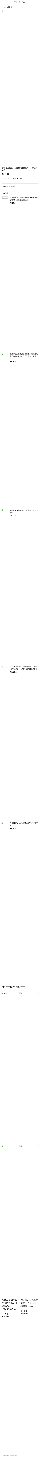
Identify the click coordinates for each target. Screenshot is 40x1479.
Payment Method (8, 1430)
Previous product (33, 7)
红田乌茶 (5, 1420)
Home (3, 7)
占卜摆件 (9, 7)
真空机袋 (5, 1412)
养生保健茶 (6, 1380)
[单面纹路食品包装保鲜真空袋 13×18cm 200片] (5, 585)
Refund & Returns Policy (10, 1442)
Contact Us (6, 1446)
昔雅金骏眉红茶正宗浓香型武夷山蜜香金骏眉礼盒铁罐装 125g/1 (24, 199)
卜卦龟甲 (5, 1384)
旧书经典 (5, 1404)
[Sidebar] (2, 1465)
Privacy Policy (7, 1438)
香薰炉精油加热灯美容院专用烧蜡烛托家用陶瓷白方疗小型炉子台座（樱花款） (24, 356)
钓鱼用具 (5, 1424)
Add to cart (18, 178)
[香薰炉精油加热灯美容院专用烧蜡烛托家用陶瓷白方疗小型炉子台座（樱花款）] (5, 429)
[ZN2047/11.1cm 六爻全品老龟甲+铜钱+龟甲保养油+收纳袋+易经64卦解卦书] (5, 742)
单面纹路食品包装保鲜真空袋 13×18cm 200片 (24, 511)
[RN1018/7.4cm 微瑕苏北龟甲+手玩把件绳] (5, 898)
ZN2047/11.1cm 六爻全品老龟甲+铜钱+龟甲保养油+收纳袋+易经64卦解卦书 (23, 668)
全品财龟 (5, 1376)
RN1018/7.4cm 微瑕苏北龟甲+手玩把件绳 (24, 824)
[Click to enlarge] (5, 160)
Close (5, 993)
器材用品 (5, 1396)
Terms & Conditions (9, 1434)
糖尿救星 (5, 1416)
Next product (37, 7)
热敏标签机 (6, 1408)
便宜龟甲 (5, 1373)
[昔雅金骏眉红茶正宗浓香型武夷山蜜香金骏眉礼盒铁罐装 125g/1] (5, 273)
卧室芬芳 (5, 1392)
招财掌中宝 (6, 1400)
